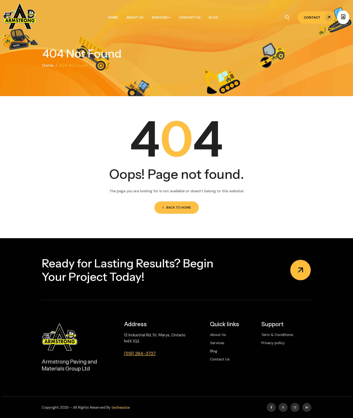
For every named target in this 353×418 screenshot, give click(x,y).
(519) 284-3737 (140, 353)
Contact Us (190, 17)
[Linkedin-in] (306, 407)
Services (160, 17)
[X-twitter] (283, 407)
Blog (213, 17)
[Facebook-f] (271, 407)
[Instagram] (294, 407)
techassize (121, 407)
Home (113, 17)
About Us (134, 17)
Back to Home (178, 207)
